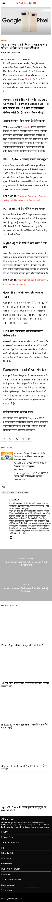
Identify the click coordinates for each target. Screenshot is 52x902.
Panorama (20, 75)
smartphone (22, 492)
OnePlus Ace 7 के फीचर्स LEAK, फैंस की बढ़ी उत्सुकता (30, 465)
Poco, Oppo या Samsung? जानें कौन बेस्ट (22, 645)
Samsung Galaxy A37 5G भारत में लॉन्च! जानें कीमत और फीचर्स (31, 475)
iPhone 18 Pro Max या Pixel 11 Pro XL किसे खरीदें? (24, 768)
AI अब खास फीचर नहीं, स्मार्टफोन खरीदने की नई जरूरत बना (25, 685)
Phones (4, 41)
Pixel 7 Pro (22, 387)
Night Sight (9, 261)
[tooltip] (4, 439)
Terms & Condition (10, 842)
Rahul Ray (27, 59)
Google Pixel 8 (8, 492)
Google (26, 126)
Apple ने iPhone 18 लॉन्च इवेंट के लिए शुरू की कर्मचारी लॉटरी (23, 809)
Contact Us (6, 863)
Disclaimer (6, 858)
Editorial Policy (8, 853)
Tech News (6, 890)
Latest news (6, 874)
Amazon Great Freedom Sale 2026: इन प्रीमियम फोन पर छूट (29, 455)
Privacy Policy (7, 837)
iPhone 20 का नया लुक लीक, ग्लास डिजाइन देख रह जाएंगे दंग (24, 726)
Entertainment (8, 885)
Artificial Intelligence (11, 879)
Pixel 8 (28, 79)
